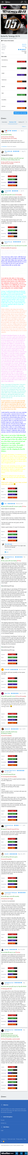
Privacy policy (19, 1139)
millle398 (7, 669)
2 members (4, 146)
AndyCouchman (9, 825)
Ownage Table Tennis (10, 770)
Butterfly (24, 44)
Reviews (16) (12, 122)
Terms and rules (11, 1139)
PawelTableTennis (9, 557)
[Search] (25, 2)
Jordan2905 (8, 190)
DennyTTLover (8, 241)
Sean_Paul (7, 693)
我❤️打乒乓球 (8, 130)
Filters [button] (23, 126)
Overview (4, 122)
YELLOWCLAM (8, 151)
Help (25, 1139)
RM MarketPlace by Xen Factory (12, 1145)
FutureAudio (5, 38)
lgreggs (7, 949)
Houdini (7, 854)
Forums (2, 1120)
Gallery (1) (21, 122)
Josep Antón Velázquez (11, 892)
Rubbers (24, 46)
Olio (6, 503)
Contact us (3, 1123)
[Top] (2, 1141)
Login (2, 1130)
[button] (3, 2)
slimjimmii (7, 729)
